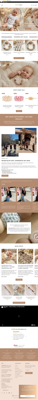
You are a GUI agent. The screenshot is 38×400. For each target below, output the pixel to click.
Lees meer (5, 175)
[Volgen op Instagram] (4, 392)
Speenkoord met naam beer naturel (31, 53)
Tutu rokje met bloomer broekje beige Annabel (7, 106)
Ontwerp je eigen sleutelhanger (19, 298)
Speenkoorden (6, 37)
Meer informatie (4, 276)
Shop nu (28, 28)
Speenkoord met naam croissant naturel (7, 53)
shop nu (4, 28)
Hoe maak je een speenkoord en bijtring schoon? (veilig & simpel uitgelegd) (25, 267)
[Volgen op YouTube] (9, 392)
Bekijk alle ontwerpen (19, 302)
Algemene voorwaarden (19, 371)
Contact (16, 365)
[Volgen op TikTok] (11, 392)
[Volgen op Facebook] (1, 392)
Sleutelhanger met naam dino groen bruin (7, 298)
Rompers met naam (21, 37)
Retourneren (17, 368)
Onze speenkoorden (23, 121)
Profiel (16, 377)
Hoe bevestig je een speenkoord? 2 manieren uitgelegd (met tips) (8, 267)
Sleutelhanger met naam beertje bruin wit (31, 298)
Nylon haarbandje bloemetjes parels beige (30, 106)
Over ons (16, 366)
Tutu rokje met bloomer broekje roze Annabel (19, 106)
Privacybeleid (17, 374)
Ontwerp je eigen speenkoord (19, 52)
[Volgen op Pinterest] (6, 392)
